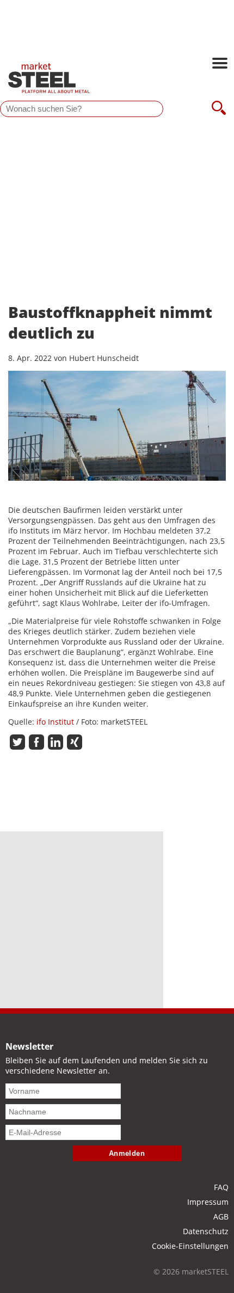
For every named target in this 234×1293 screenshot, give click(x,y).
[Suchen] (219, 109)
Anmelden (127, 1153)
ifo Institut (55, 721)
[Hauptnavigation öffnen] (220, 64)
